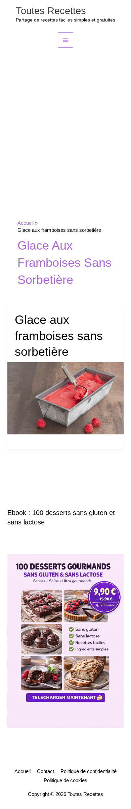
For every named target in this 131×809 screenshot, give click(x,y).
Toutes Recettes (51, 10)
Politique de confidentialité (88, 771)
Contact (45, 771)
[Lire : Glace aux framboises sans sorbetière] (65, 397)
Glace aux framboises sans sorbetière (59, 335)
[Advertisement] (65, 116)
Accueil (22, 771)
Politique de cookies (65, 780)
